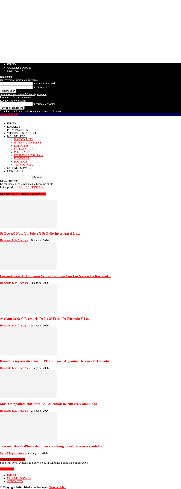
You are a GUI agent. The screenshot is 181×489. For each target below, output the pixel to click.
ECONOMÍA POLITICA (28, 155)
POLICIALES (22, 152)
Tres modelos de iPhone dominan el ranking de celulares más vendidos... (52, 446)
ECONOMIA (22, 158)
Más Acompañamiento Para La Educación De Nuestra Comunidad (48, 404)
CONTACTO (15, 70)
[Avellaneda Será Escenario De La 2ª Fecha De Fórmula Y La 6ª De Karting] (28, 311)
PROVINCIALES (17, 129)
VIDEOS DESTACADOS (22, 133)
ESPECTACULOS (25, 148)
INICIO (11, 64)
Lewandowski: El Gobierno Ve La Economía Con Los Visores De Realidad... (55, 276)
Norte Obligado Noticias (13, 453)
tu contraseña (40, 86)
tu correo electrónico (44, 103)
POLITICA (20, 161)
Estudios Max (57, 487)
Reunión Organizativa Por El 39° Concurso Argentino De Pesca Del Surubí (54, 361)
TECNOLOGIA (23, 164)
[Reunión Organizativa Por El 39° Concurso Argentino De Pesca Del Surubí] (28, 354)
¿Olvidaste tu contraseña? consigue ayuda (23, 94)
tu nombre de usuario (44, 83)
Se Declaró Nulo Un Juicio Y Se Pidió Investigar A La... (40, 233)
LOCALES (13, 126)
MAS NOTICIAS (17, 136)
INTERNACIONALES (27, 142)
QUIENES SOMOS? (19, 67)
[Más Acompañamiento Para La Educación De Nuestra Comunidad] (28, 396)
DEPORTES (21, 145)
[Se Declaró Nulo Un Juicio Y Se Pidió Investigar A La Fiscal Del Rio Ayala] (28, 226)
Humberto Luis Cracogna (14, 240)
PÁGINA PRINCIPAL (32, 187)
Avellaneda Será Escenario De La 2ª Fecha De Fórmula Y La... (45, 318)
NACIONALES (23, 139)
